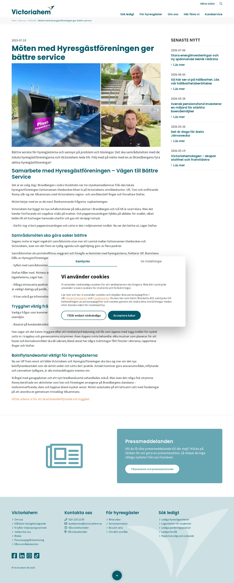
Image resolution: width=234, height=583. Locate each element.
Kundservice (213, 14)
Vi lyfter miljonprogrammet (30, 527)
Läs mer (179, 64)
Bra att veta (116, 527)
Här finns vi (191, 14)
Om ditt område (118, 531)
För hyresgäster (151, 14)
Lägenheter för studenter (176, 523)
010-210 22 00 (76, 519)
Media (17, 536)
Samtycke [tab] (83, 261)
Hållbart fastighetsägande (30, 523)
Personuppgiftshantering (29, 540)
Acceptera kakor (124, 315)
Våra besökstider (77, 531)
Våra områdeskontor (26, 544)
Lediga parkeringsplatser (176, 527)
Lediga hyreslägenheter (175, 519)
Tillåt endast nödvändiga (84, 315)
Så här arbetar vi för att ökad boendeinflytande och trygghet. (51, 399)
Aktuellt (32, 20)
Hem (14, 20)
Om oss (173, 14)
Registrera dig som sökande (177, 536)
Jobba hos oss (22, 531)
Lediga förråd (169, 531)
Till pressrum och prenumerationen (152, 469)
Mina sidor (207, 4)
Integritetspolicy (77, 298)
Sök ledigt (127, 14)
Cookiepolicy (101, 298)
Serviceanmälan (118, 523)
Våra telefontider (79, 527)
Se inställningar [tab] (151, 261)
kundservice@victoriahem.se (85, 523)
